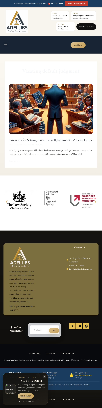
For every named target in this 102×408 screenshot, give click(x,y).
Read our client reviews (83, 375)
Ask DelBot (26, 396)
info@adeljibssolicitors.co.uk (83, 15)
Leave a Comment (15, 144)
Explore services (26, 401)
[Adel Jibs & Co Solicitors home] (22, 21)
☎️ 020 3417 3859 (55, 3)
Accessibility (34, 353)
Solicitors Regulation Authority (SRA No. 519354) (72, 385)
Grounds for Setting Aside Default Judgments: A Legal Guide (51, 139)
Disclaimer (51, 353)
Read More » (14, 160)
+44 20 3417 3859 (59, 15)
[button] (5, 44)
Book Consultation (76, 3)
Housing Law (29, 144)
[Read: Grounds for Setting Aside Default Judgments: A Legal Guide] (51, 108)
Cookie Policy (67, 353)
